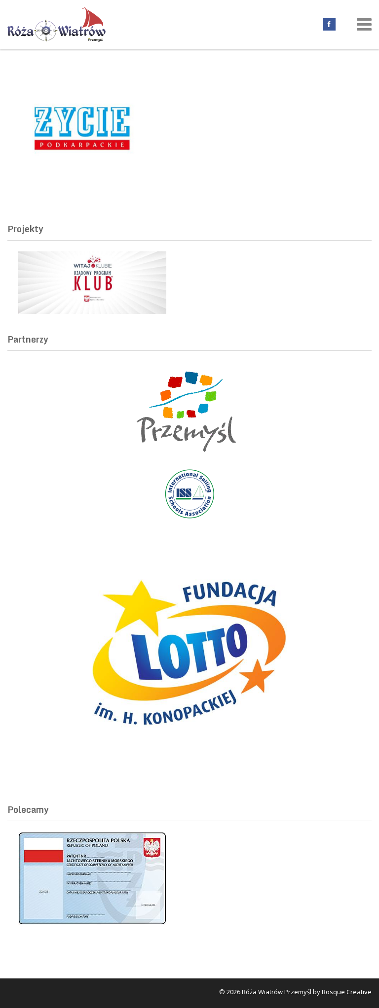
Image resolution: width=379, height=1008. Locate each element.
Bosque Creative (347, 991)
